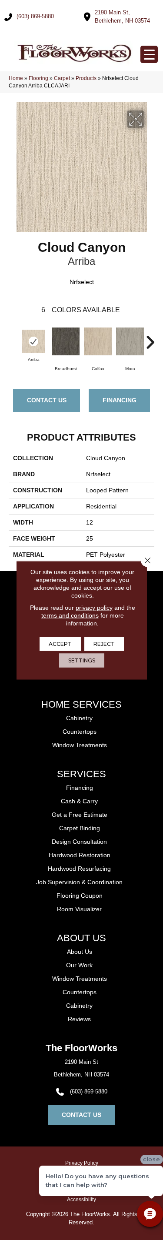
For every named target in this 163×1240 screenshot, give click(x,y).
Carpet (62, 78)
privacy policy (94, 607)
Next (149, 338)
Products (86, 78)
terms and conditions (70, 615)
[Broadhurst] (66, 341)
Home (16, 78)
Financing (119, 400)
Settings (81, 660)
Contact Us (47, 400)
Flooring (38, 78)
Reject (104, 643)
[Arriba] (33, 341)
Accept (60, 643)
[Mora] (130, 341)
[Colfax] (98, 341)
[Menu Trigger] (149, 54)
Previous (13, 338)
